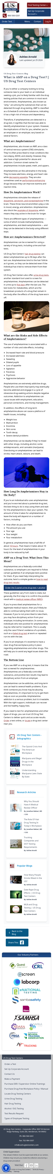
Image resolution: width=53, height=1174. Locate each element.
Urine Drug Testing (13, 1098)
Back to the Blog (17, 932)
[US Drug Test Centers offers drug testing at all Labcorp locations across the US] (27, 982)
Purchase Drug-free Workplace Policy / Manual (26, 1088)
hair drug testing (32, 253)
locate (28, 720)
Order (6, 720)
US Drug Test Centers (23, 1169)
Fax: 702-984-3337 (26, 1140)
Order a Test (10, 1064)
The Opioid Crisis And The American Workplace (32, 749)
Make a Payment (12, 1079)
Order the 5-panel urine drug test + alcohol (25, 587)
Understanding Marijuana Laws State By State (32, 773)
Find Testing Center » (37, 5)
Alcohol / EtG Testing (14, 1108)
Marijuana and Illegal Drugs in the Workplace (32, 761)
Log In (48, 21)
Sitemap (16, 1171)
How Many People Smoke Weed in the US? (33, 878)
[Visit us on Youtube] (31, 1165)
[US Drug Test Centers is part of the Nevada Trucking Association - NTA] (33, 1035)
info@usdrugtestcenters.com (27, 1145)
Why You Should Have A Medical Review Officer (31, 804)
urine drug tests (41, 275)
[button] (6, 1168)
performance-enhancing (33, 180)
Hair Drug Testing (12, 1103)
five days (21, 284)
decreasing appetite (18, 177)
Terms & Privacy (38, 1169)
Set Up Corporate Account (16, 1069)
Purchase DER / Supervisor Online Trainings (24, 1083)
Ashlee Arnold (28, 56)
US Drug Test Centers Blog (16, 74)
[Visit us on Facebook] (26, 1165)
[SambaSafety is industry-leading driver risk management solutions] (26, 1000)
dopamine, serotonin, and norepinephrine (23, 200)
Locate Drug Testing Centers (17, 1093)
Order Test (7, 21)
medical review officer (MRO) (29, 599)
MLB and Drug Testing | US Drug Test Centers (32, 907)
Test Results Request (14, 1113)
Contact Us (9, 1074)
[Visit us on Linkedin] (36, 1165)
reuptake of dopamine (27, 210)
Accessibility (7, 1171)
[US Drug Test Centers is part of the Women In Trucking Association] (26, 1044)
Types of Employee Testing (16, 1118)
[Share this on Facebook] (22, 942)
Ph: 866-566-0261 (26, 1136)
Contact (37, 21)
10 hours (14, 546)
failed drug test (20, 633)
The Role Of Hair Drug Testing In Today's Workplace (33, 822)
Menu (27, 21)
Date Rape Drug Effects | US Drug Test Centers (32, 892)
